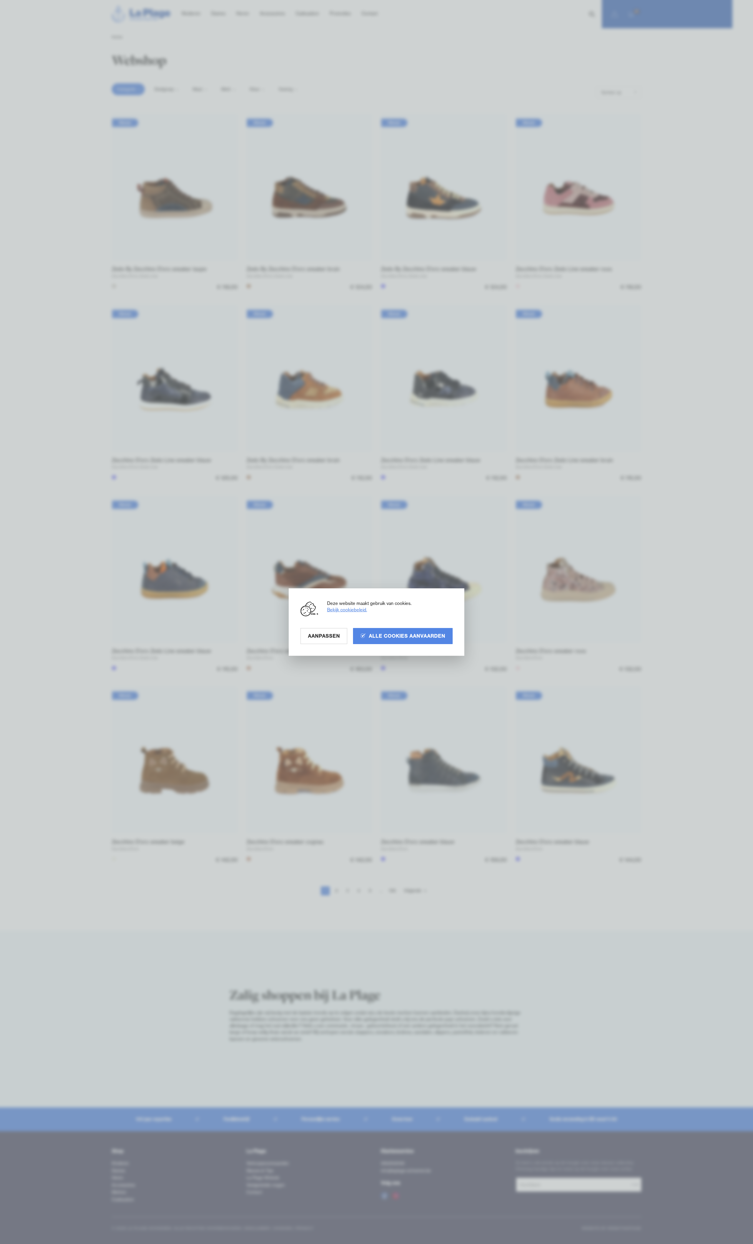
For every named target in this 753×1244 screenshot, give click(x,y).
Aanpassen (324, 636)
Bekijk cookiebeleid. (347, 610)
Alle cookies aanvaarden (407, 636)
